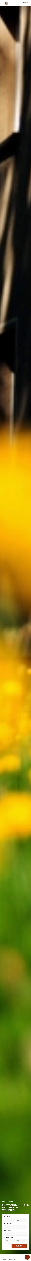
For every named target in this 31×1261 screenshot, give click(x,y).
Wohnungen (12, 1259)
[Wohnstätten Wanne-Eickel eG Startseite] (5, 3)
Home (4, 1259)
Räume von (8, 1223)
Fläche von (7, 1230)
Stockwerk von (9, 1237)
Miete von (7, 1216)
